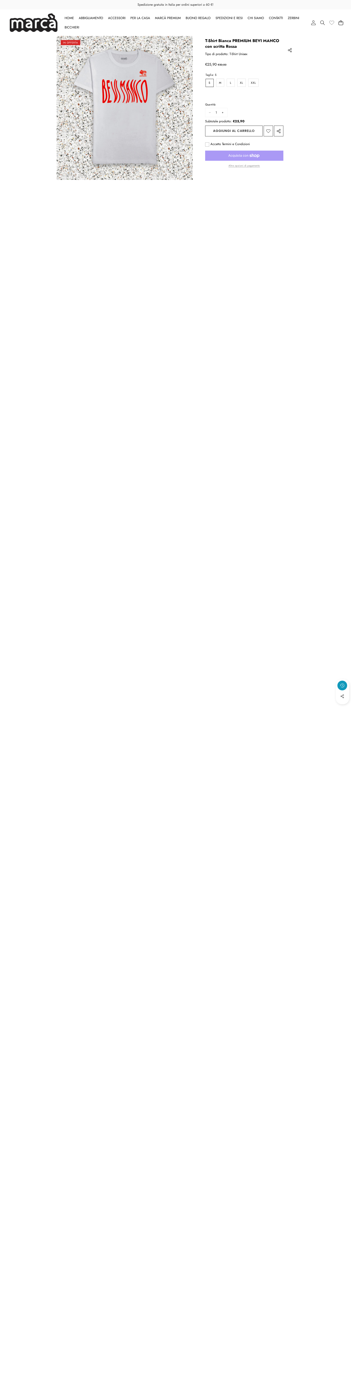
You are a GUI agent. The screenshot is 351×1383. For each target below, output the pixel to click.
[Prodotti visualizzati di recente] (342, 685)
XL (241, 83)
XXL (253, 83)
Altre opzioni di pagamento (244, 165)
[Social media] (342, 696)
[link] (331, 22)
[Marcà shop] (33, 23)
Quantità (210, 105)
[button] (322, 22)
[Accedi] (313, 22)
